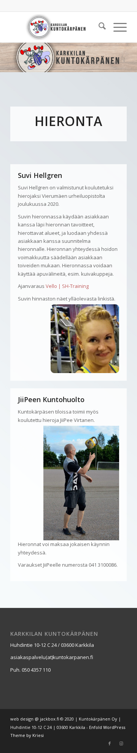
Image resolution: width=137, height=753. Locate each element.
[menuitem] (98, 27)
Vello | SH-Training (67, 286)
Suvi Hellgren (40, 175)
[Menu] (116, 27)
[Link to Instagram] (121, 743)
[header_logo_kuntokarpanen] (57, 27)
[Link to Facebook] (109, 743)
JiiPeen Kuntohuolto (51, 399)
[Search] (98, 27)
